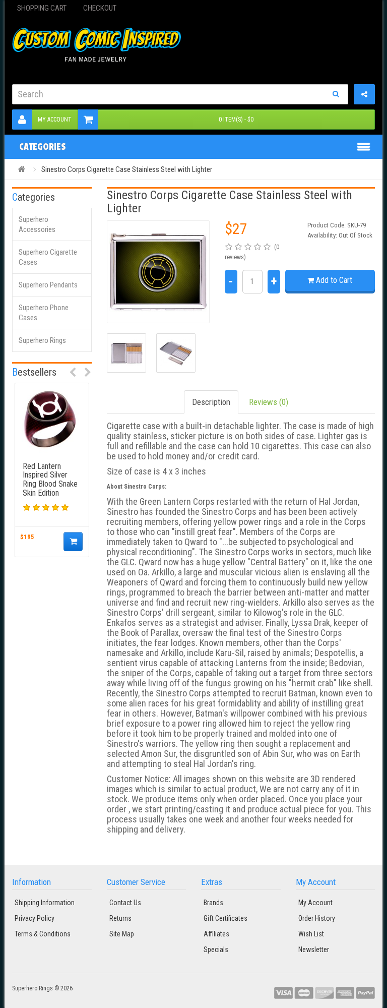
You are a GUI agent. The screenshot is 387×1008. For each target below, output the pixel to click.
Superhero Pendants (48, 284)
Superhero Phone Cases (44, 312)
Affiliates (216, 934)
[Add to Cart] (73, 541)
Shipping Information (45, 903)
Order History (316, 918)
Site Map (121, 934)
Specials (216, 949)
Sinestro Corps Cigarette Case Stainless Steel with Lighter (126, 169)
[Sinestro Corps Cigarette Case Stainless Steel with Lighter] (158, 271)
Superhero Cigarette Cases (48, 257)
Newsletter (313, 949)
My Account (55, 119)
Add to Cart (333, 280)
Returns (120, 918)
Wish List (311, 934)
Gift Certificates (225, 918)
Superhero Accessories (37, 224)
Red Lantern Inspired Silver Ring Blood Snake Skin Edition (50, 479)
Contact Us (125, 903)
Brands (213, 903)
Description (211, 402)
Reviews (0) (268, 402)
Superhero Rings (42, 340)
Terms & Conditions (43, 934)
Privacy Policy (34, 918)
